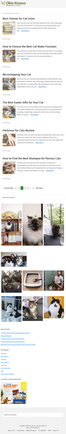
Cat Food (3, 353)
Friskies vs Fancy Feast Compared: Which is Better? (15, 333)
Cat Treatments (5, 368)
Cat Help (3, 359)
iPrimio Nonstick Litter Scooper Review (12, 339)
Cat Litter (4, 365)
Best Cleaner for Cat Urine (19, 18)
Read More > (25, 31)
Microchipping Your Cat (17, 74)
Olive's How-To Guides (7, 374)
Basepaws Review (6, 336)
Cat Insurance (5, 362)
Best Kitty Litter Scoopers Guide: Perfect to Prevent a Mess (18, 344)
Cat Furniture (5, 356)
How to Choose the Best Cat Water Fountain (29, 46)
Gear (9, 38)
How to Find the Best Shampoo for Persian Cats (32, 158)
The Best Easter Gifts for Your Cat (23, 102)
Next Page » (39, 188)
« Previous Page (8, 188)
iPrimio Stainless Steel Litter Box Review (13, 341)
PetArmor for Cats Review (18, 130)
